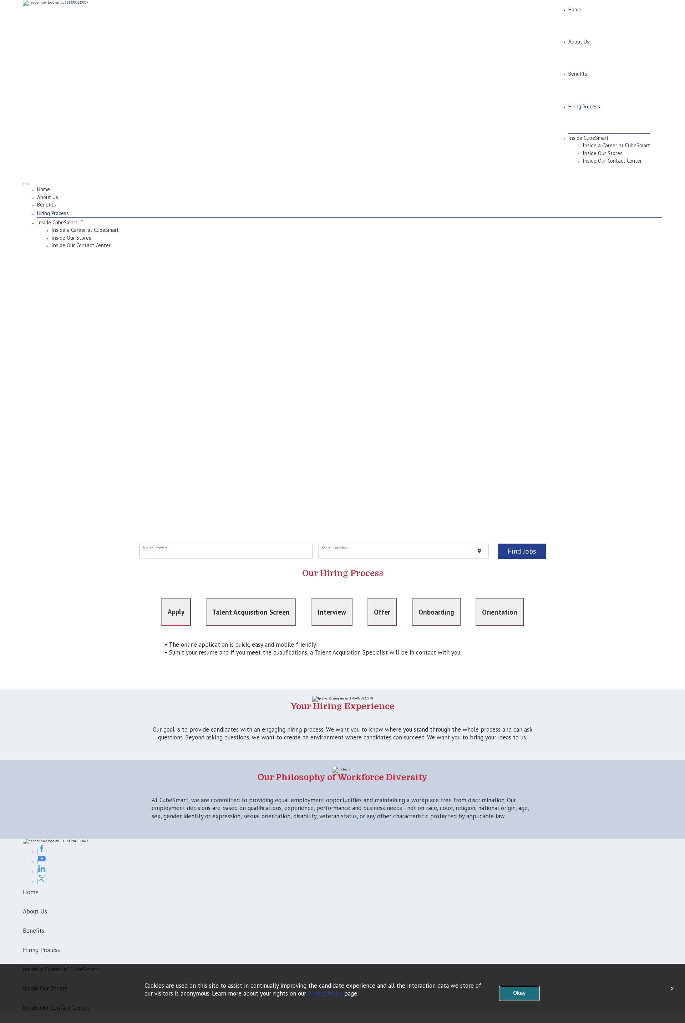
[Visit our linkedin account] (41, 871)
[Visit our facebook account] (41, 851)
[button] (349, 222)
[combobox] (226, 551)
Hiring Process (584, 106)
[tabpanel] (342, 652)
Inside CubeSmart (588, 137)
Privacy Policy (325, 993)
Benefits (577, 73)
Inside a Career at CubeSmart (616, 145)
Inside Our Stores (603, 153)
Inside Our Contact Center (612, 160)
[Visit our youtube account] (41, 861)
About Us (578, 41)
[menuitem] (349, 189)
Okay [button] (519, 992)
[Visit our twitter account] (41, 881)
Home (574, 9)
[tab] (176, 612)
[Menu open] (26, 184)
